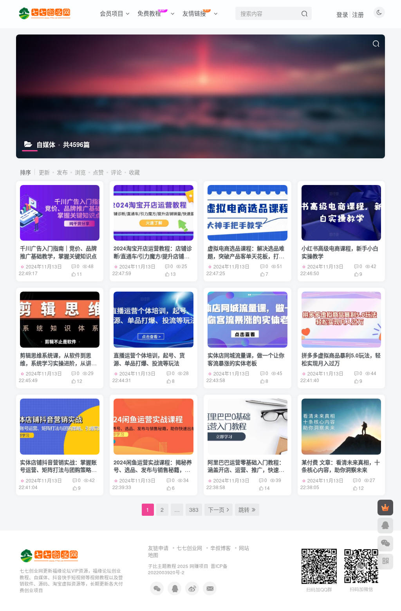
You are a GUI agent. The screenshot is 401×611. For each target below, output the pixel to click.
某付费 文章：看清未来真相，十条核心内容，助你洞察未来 (341, 466)
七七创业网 (189, 547)
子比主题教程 (162, 566)
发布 (62, 172)
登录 (342, 14)
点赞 (98, 172)
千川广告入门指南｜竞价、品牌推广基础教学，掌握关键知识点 (58, 252)
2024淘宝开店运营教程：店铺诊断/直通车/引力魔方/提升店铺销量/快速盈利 (153, 255)
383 (194, 509)
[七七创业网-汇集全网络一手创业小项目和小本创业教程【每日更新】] (50, 554)
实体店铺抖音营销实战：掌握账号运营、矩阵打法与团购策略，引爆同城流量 (58, 469)
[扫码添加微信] (385, 543)
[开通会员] (385, 507)
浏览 (80, 172)
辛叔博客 (220, 547)
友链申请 (158, 547)
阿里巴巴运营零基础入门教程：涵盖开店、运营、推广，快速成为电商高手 (246, 469)
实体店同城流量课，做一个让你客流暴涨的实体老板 (246, 359)
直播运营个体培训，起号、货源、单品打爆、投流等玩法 (149, 359)
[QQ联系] (385, 525)
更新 (44, 172)
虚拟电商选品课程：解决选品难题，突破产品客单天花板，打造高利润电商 (246, 255)
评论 (116, 172)
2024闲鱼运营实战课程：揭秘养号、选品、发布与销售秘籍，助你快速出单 (153, 469)
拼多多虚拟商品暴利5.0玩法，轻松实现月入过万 (341, 359)
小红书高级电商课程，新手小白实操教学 (340, 252)
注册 (358, 14)
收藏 (134, 172)
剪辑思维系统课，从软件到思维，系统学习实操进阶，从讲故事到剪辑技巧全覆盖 (58, 362)
